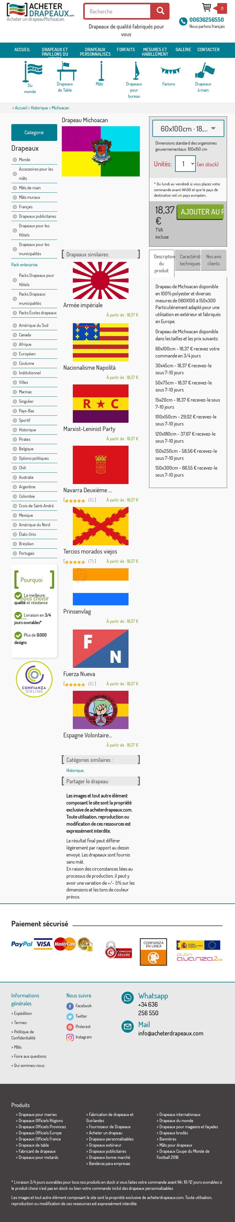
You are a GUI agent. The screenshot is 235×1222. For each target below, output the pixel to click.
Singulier (26, 401)
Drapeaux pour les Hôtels (34, 230)
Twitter (80, 1016)
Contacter (208, 49)
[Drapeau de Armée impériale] (100, 280)
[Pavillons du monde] (30, 71)
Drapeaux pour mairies (38, 1114)
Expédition (23, 1013)
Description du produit (164, 263)
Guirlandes (95, 1120)
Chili (22, 467)
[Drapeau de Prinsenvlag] (100, 586)
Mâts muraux (29, 197)
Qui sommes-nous (29, 1065)
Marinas (25, 391)
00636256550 (206, 19)
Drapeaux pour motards (38, 1157)
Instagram (83, 1036)
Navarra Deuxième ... (87, 490)
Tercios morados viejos (90, 551)
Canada (25, 334)
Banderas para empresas (109, 1163)
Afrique (25, 344)
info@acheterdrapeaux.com (170, 1033)
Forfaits (126, 49)
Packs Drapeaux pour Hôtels (36, 280)
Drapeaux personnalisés (95, 52)
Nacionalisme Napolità (89, 367)
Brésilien (26, 543)
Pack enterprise (24, 264)
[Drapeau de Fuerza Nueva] (100, 649)
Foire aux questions (30, 1056)
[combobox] (188, 128)
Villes (23, 382)
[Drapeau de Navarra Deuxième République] (100, 465)
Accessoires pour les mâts (36, 173)
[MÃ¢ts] (99, 71)
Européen (27, 353)
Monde (24, 159)
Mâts (17, 1047)
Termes (20, 1022)
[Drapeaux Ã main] (203, 71)
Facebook (83, 1005)
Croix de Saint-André (36, 505)
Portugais (26, 553)
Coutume (26, 363)
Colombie (27, 496)
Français (25, 206)
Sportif (24, 420)
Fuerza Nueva (79, 674)
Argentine (27, 486)
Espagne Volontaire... (87, 735)
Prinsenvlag (77, 611)
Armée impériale (83, 305)
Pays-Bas (26, 410)
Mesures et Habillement (155, 52)
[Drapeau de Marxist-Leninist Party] (100, 403)
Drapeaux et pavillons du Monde (55, 52)
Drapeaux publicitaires (37, 216)
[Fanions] (169, 71)
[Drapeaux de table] (65, 71)
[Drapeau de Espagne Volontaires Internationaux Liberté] (100, 710)
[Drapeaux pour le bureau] (134, 71)
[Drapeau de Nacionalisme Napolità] (100, 342)
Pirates (24, 439)
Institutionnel (30, 372)
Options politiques (34, 458)
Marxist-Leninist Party (89, 429)
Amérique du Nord (34, 524)
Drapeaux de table (34, 1145)
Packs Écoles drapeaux (38, 312)
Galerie (183, 49)
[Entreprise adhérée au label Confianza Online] (153, 952)
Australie (26, 477)
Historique (39, 107)
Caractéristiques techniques (190, 260)
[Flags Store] (40, 10)
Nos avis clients (213, 260)
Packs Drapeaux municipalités (32, 298)
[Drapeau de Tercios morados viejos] (100, 526)
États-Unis (27, 534)
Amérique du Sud (33, 325)
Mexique (26, 515)
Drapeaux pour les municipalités (34, 249)
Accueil (22, 49)
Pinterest (82, 1026)
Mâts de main (30, 187)
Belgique (26, 448)
